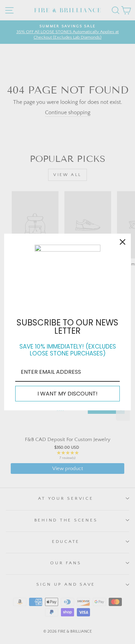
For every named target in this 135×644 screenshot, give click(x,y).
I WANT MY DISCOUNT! (67, 394)
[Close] (122, 242)
